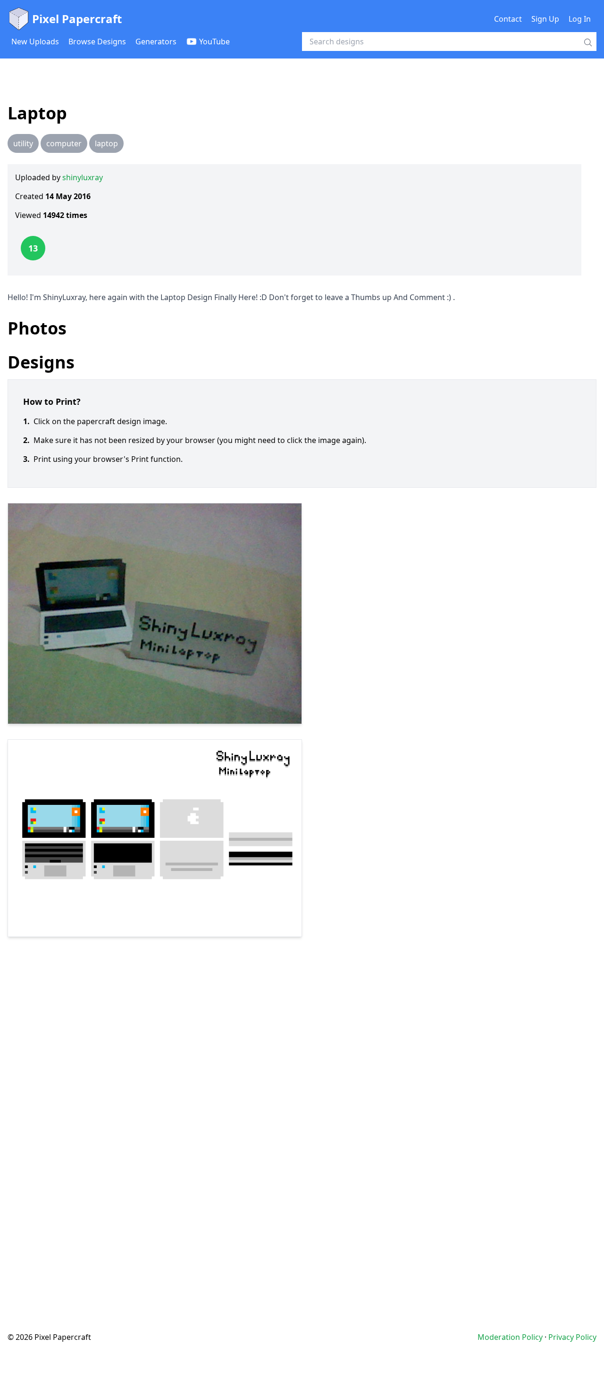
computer (64, 143)
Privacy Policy (572, 1337)
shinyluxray (82, 177)
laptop (106, 143)
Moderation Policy (510, 1337)
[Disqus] (302, 1115)
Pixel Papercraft (77, 18)
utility (23, 143)
